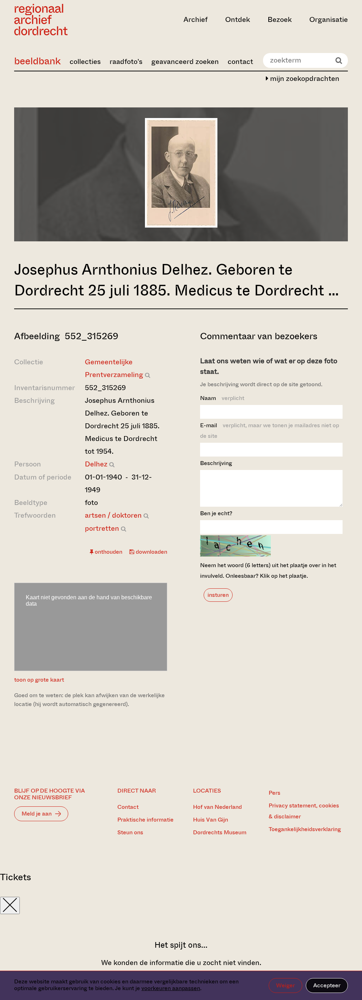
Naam (222, 398)
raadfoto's (126, 62)
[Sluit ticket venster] (10, 905)
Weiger (285, 985)
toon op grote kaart (39, 680)
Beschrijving (216, 463)
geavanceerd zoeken (185, 62)
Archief (195, 19)
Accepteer (326, 985)
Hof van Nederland (217, 807)
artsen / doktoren (113, 515)
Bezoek (280, 19)
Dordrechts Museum (219, 832)
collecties (85, 62)
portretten (102, 528)
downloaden (150, 552)
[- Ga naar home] (64, 19)
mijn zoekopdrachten (303, 78)
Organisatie (328, 19)
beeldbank (37, 61)
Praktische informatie (145, 820)
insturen (218, 595)
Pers (274, 793)
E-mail (269, 430)
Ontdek (237, 19)
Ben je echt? (216, 513)
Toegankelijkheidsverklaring (305, 829)
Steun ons (130, 832)
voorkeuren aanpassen (170, 988)
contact (240, 62)
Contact (128, 807)
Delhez (96, 464)
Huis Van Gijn (210, 820)
